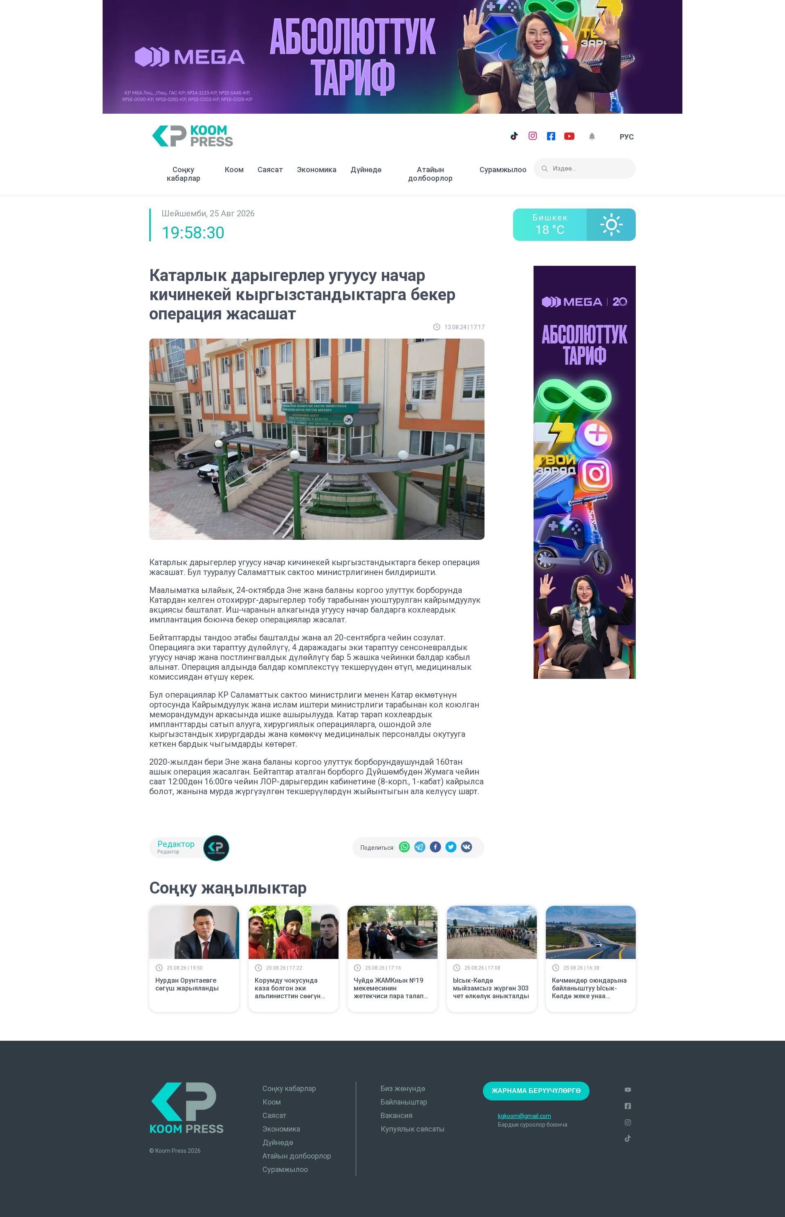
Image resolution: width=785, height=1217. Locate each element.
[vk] (466, 847)
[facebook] (435, 847)
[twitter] (451, 847)
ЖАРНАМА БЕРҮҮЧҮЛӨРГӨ (536, 1090)
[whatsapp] (404, 847)
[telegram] (420, 847)
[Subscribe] (592, 137)
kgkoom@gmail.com (524, 1116)
